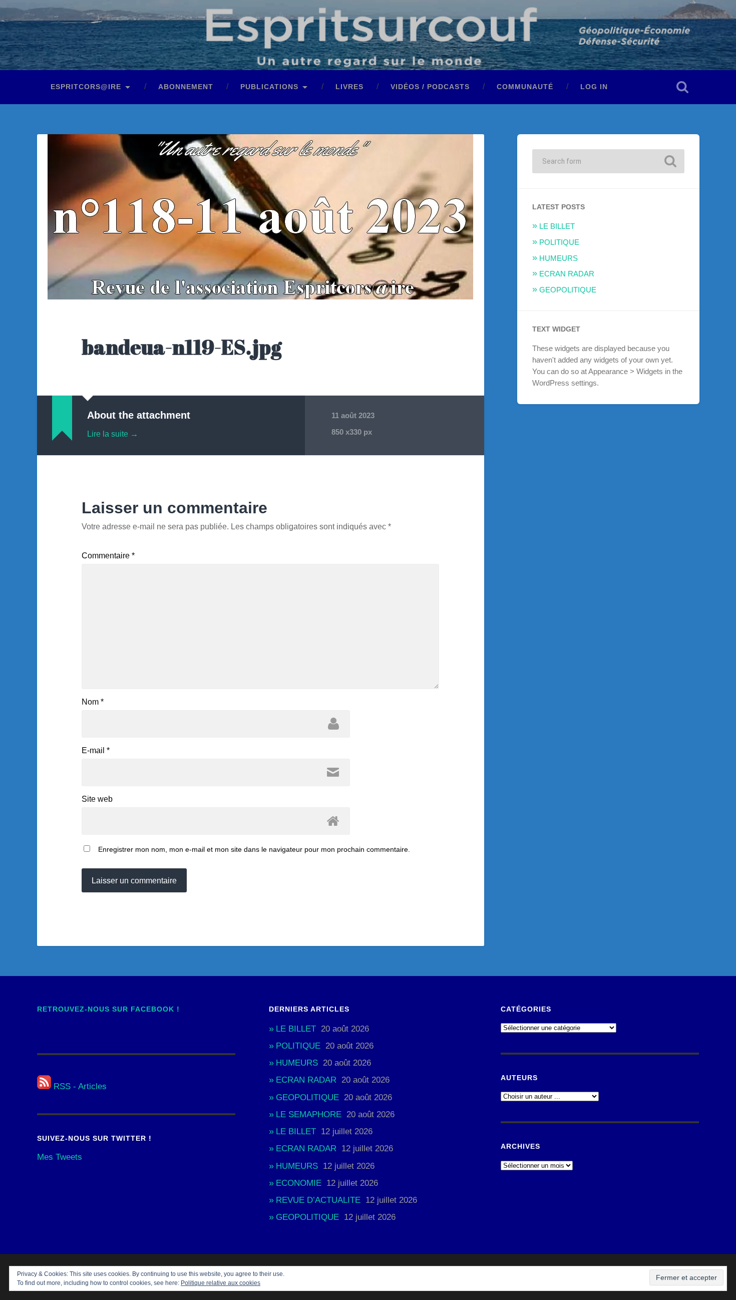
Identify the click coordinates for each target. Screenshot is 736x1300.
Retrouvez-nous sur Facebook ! (108, 1009)
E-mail (96, 751)
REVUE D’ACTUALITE (318, 1200)
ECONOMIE (298, 1183)
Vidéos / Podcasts (430, 87)
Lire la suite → (112, 434)
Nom (93, 702)
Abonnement (185, 87)
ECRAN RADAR (566, 273)
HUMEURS (558, 258)
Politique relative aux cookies (220, 1282)
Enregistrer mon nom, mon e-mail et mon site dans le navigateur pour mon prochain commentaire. (254, 849)
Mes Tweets (59, 1157)
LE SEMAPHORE (308, 1114)
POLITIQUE (559, 242)
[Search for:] (608, 161)
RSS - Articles (79, 1086)
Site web (97, 799)
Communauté (525, 87)
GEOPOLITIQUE (567, 289)
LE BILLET (557, 226)
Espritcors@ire (86, 87)
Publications (269, 87)
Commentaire (108, 556)
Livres (349, 87)
